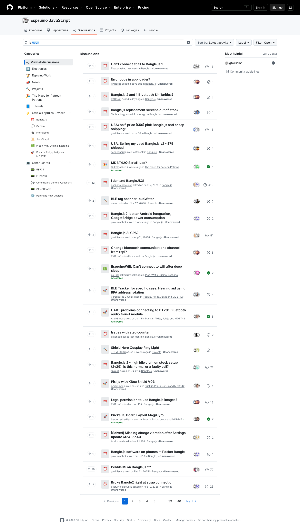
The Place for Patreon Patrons (162, 167)
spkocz (115, 370)
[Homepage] (10, 7)
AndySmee (117, 318)
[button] (188, 42)
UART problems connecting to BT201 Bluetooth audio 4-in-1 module (148, 312)
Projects (110, 30)
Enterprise (122, 7)
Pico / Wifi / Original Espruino (161, 274)
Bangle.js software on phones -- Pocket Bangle (148, 452)
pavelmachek (119, 222)
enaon (114, 203)
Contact (167, 520)
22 (211, 367)
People (153, 30)
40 (179, 501)
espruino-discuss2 (121, 185)
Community (144, 520)
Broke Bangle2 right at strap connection (142, 482)
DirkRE (115, 167)
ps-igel (115, 274)
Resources (70, 7)
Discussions (86, 30)
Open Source (96, 7)
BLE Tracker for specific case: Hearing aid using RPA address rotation (148, 290)
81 (211, 235)
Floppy (115, 68)
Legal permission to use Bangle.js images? (144, 400)
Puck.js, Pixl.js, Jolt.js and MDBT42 (163, 296)
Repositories (60, 30)
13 (211, 66)
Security (119, 520)
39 (170, 501)
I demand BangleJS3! (127, 181)
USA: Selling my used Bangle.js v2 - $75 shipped (142, 145)
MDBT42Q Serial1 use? (129, 163)
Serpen (115, 419)
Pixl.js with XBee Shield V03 (133, 382)
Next (189, 501)
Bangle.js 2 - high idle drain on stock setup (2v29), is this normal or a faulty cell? (144, 364)
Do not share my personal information (219, 520)
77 (211, 469)
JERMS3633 (118, 351)
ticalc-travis (118, 441)
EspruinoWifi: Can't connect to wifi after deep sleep (146, 268)
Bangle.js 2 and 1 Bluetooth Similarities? (142, 95)
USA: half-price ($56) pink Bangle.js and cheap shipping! (147, 127)
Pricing (143, 7)
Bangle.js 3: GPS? (125, 233)
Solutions (46, 7)
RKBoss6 (116, 83)
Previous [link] (113, 501)
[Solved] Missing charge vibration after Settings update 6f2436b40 (148, 435)
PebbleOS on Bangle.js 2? (131, 467)
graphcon (116, 336)
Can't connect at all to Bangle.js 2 (137, 64)
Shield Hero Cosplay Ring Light (135, 348)
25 (211, 486)
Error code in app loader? (130, 79)
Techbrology (118, 114)
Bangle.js (146, 68)
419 (210, 185)
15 (211, 129)
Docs (157, 520)
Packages (132, 30)
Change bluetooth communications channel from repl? (145, 250)
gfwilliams (235, 63)
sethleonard (117, 151)
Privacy (106, 520)
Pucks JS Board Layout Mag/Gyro (137, 415)
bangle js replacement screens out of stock (144, 110)
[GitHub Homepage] (62, 520)
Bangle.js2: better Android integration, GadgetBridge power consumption (141, 216)
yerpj (114, 296)
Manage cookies (185, 520)
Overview (35, 30)
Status (130, 520)
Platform (25, 7)
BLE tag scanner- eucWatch (132, 199)
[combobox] (106, 42)
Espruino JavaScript (50, 20)
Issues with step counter (130, 332)
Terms (95, 520)
